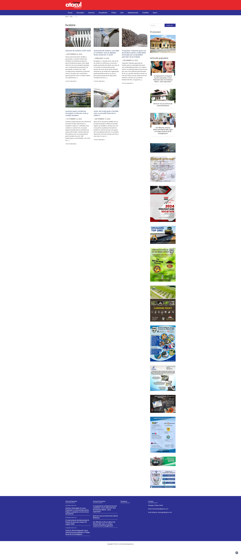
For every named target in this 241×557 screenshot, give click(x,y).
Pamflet (145, 12)
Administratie (133, 12)
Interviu (91, 12)
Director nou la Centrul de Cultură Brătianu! (162, 105)
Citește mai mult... (71, 81)
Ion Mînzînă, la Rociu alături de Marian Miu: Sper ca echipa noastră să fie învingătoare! (163, 130)
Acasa (70, 12)
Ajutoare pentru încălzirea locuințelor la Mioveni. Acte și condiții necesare (76, 113)
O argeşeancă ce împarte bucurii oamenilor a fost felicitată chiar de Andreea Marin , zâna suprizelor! (163, 79)
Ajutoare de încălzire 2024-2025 (78, 51)
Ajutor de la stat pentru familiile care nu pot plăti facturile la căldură (106, 113)
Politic (113, 12)
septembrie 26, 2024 (74, 54)
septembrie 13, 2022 (102, 119)
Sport (155, 12)
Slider (72, 505)
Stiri (122, 12)
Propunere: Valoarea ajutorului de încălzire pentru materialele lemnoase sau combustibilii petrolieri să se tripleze (134, 54)
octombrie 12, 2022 (74, 119)
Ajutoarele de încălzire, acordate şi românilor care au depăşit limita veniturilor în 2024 (106, 53)
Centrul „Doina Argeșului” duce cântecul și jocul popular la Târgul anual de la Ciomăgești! (77, 532)
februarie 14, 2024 (102, 58)
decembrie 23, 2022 (130, 60)
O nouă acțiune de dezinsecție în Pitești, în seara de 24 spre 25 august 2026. (77, 522)
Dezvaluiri (80, 12)
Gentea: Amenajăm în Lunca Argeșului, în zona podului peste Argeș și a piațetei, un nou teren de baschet (77, 511)
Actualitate (103, 12)
